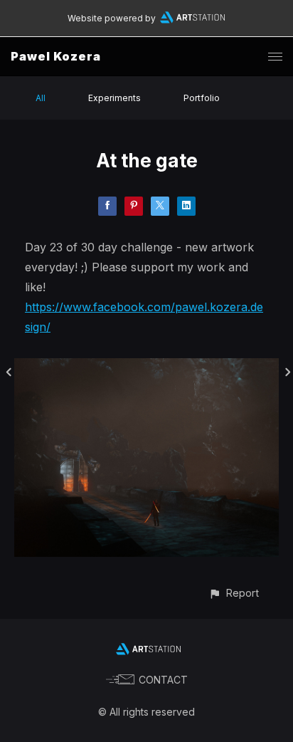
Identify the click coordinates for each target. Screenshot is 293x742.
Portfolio (201, 98)
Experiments (114, 98)
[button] (234, 592)
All (41, 98)
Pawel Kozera (56, 56)
